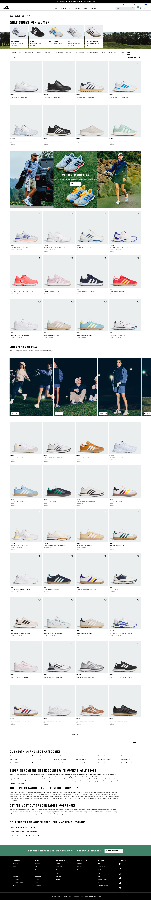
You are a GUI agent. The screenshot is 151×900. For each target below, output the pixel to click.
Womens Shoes (80, 756)
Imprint (82, 896)
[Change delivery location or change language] (146, 4)
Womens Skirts (80, 763)
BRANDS (85, 8)
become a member (138, 4)
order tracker (130, 4)
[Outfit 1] (31, 386)
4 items (13, 413)
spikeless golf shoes (74, 812)
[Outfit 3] (120, 386)
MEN (56, 8)
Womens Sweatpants (104, 763)
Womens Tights (125, 759)
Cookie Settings (54, 896)
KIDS (70, 8)
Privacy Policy (63, 896)
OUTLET (93, 8)
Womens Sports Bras (104, 759)
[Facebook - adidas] (128, 864)
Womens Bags (14, 759)
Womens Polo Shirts (60, 759)
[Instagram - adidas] (128, 869)
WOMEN (63, 8)
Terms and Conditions (73, 896)
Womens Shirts (58, 763)
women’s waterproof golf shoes (84, 779)
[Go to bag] (145, 8)
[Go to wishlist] (141, 8)
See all (12, 354)
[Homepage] (6, 7)
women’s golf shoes (81, 775)
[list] (75, 53)
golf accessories (92, 798)
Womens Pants (58, 756)
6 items (58, 413)
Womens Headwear (38, 756)
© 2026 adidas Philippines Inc (93, 896)
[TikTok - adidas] (128, 883)
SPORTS (77, 8)
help (124, 4)
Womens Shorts (81, 759)
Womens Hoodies (37, 759)
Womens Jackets (37, 763)
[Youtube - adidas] (128, 888)
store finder (119, 4)
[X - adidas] (128, 873)
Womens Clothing (15, 763)
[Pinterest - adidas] (128, 878)
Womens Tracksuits (127, 763)
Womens (12, 756)
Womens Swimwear (127, 756)
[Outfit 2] (75, 386)
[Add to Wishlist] (39, 64)
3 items (102, 413)
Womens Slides (103, 756)
